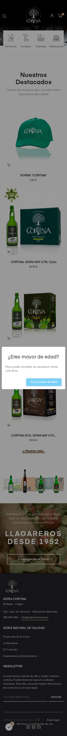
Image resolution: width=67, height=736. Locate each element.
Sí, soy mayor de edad (44, 382)
